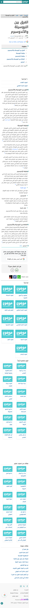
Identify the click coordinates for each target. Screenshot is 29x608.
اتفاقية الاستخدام (24, 593)
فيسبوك (15, 277)
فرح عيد (12, 36)
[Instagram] (21, 586)
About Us (26, 596)
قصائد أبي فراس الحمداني (21, 578)
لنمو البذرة (7, 120)
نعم (17, 270)
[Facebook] (27, 586)
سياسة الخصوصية (14, 593)
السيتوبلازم (15, 149)
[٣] (15, 184)
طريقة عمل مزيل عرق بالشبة (21, 559)
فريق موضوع (15, 596)
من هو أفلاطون (24, 565)
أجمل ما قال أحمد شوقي (21, 571)
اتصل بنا (26, 590)
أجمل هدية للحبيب (23, 552)
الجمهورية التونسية (23, 555)
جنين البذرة (23, 188)
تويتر (10, 277)
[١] (14, 105)
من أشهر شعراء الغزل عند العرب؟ (19, 574)
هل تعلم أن (25, 549)
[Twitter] (24, 586)
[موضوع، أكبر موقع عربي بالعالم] (25, 2)
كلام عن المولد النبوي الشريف (20, 568)
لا (12, 270)
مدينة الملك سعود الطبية (21, 562)
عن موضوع (15, 590)
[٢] (2, 141)
